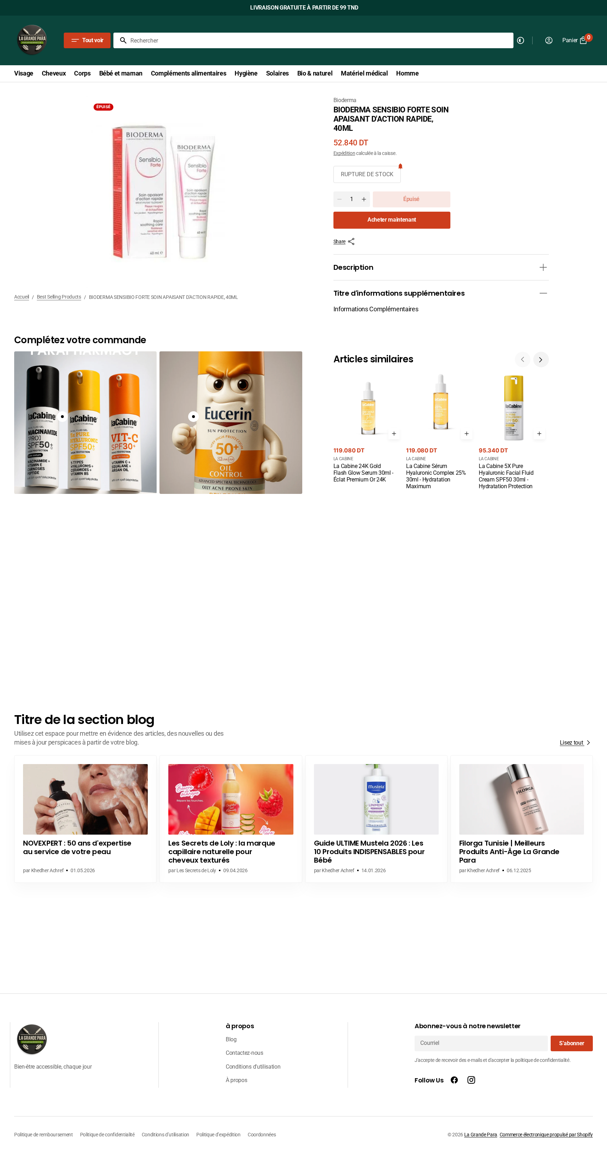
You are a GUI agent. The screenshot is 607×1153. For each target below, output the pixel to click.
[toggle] (543, 267)
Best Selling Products (59, 297)
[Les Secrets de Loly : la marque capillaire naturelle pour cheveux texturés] (231, 819)
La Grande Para (481, 1134)
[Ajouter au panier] (394, 433)
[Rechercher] (120, 40)
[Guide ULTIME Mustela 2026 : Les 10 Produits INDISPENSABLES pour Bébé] (376, 819)
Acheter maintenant (391, 219)
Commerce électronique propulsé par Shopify (546, 1134)
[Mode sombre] (520, 40)
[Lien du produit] (368, 428)
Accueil (21, 297)
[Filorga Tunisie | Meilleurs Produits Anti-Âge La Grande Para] (521, 819)
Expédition (344, 153)
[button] (541, 359)
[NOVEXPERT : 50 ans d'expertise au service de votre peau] (85, 819)
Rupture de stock (367, 174)
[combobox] (320, 40)
